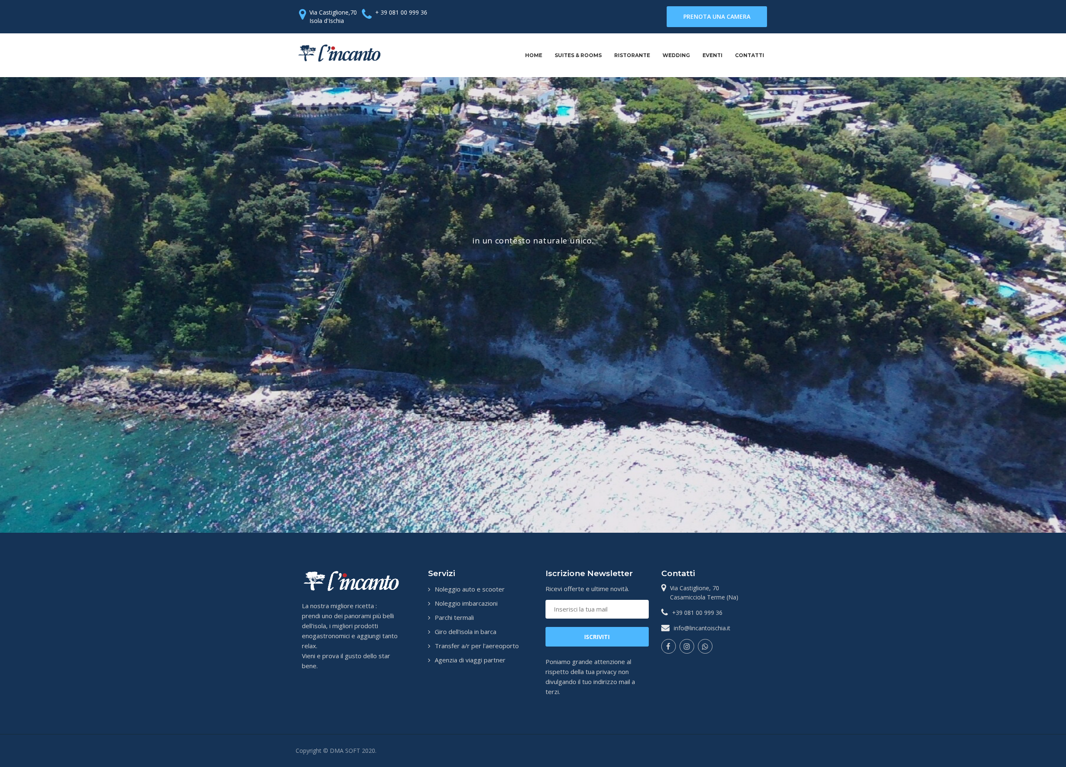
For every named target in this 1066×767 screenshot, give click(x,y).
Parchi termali (454, 617)
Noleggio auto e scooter (470, 589)
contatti (749, 55)
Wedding (676, 55)
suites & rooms (578, 55)
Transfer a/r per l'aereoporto (477, 646)
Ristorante (632, 55)
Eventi (712, 55)
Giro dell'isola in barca (465, 631)
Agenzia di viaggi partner (470, 660)
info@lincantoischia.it (702, 628)
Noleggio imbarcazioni (466, 603)
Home (533, 55)
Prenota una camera (716, 16)
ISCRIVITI (597, 637)
